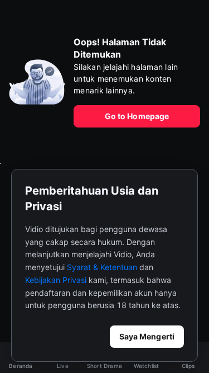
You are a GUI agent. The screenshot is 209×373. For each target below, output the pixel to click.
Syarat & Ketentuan (102, 267)
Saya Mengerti (146, 336)
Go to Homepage (137, 116)
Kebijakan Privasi (55, 280)
